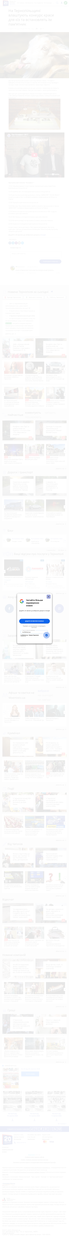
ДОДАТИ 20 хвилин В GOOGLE (34, 621)
